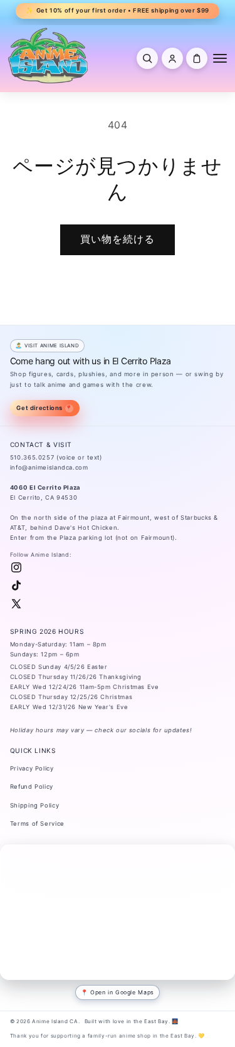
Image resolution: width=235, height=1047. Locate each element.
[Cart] (196, 58)
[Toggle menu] (220, 58)
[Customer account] (172, 58)
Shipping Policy (34, 805)
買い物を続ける (117, 239)
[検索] (147, 58)
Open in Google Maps (122, 992)
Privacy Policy (32, 768)
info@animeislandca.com (49, 467)
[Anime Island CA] (48, 55)
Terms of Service (37, 823)
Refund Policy (31, 786)
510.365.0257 (32, 457)
